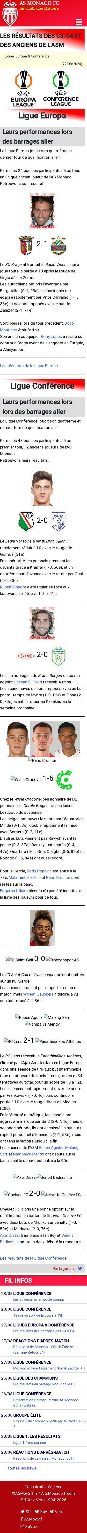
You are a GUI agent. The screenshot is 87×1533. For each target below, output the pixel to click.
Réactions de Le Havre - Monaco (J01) (43, 1458)
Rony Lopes (51, 336)
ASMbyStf (32, 1519)
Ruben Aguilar (51, 1147)
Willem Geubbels (38, 994)
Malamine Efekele (25, 877)
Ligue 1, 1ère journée (29, 1443)
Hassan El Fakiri (28, 682)
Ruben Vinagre (13, 587)
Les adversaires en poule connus (39, 1299)
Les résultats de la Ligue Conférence (33, 1258)
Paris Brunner (58, 877)
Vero (59, 1511)
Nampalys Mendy (28, 1154)
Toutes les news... (23, 1468)
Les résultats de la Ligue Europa (29, 365)
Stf (28, 1511)
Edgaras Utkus (13, 890)
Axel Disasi (10, 1235)
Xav (43, 1511)
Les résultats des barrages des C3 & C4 (43, 1331)
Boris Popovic (39, 871)
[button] (79, 22)
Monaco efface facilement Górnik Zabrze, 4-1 (49, 1368)
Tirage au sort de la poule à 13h (38, 1315)
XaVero (31, 1526)
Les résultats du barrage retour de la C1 (44, 1384)
